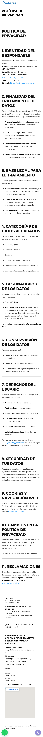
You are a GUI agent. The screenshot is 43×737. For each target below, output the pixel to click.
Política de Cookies (16, 512)
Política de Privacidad (13, 600)
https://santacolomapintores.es (23, 83)
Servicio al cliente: (13, 684)
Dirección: (9, 656)
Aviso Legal (9, 598)
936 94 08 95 (26, 684)
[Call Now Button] (38, 732)
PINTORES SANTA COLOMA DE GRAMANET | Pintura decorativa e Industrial (19, 639)
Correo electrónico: (13, 648)
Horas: (8, 668)
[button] (4, 732)
